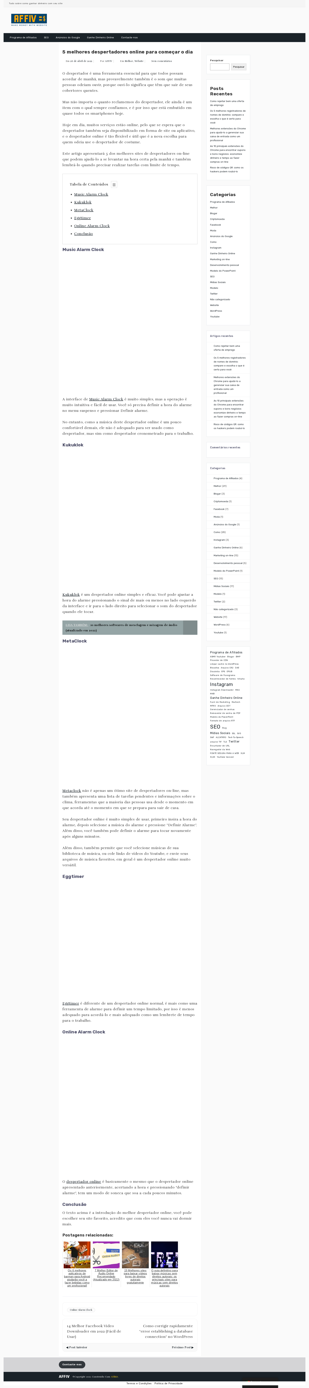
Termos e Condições (139, 1383)
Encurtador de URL (220, 746)
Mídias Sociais (218, 282)
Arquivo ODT (224, 706)
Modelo (214, 288)
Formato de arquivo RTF (222, 721)
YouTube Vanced (225, 757)
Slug (224, 728)
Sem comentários (161, 61)
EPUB (229, 671)
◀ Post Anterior (76, 1347)
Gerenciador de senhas (222, 709)
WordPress (216, 311)
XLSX (212, 757)
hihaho (241, 679)
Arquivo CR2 (227, 668)
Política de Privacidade (168, 1383)
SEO (46, 37)
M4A (237, 690)
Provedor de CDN (219, 660)
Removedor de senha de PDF (225, 713)
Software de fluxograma (222, 675)
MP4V (213, 706)
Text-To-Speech (236, 737)
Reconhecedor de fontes (223, 679)
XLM (243, 753)
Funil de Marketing (220, 702)
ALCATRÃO (221, 737)
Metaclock (71, 790)
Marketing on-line (220, 259)
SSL (234, 733)
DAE (237, 668)
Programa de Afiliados (23, 37)
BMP (238, 657)
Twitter (214, 293)
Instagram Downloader (222, 690)
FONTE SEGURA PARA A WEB (224, 753)
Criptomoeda (217, 219)
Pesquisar (217, 60)
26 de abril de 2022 (81, 61)
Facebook (215, 224)
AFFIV (108, 61)
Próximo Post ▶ (183, 1347)
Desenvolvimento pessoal (224, 265)
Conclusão (83, 234)
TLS (225, 742)
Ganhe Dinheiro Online (100, 37)
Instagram (215, 247)
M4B (212, 694)
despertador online (83, 1181)
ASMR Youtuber (218, 657)
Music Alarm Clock (91, 194)
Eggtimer (82, 218)
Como (213, 242)
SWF (212, 737)
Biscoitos (214, 668)
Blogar (213, 213)
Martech (236, 702)
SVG (239, 733)
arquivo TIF (216, 742)
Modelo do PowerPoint (223, 270)
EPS (223, 671)
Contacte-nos (129, 37)
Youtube (215, 316)
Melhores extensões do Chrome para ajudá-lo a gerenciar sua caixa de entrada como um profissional (227, 385)
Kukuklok (83, 202)
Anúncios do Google (68, 37)
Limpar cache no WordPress (224, 664)
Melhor (129, 61)
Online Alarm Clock (92, 226)
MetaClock (84, 210)
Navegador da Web (220, 749)
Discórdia (215, 671)
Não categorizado (220, 299)
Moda (213, 230)
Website (139, 61)
